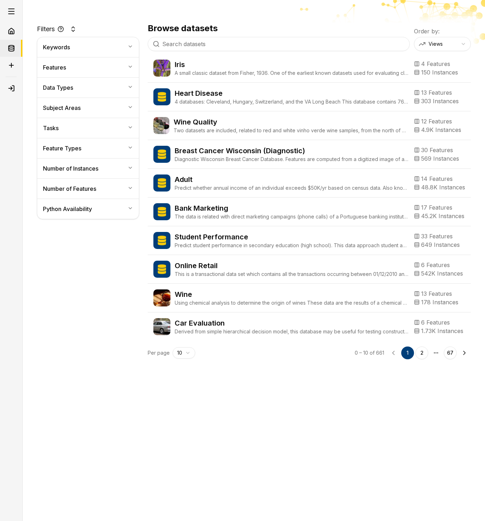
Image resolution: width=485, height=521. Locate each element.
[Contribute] (11, 65)
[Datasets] (11, 48)
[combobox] (442, 44)
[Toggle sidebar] (11, 11)
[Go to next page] (464, 353)
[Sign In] (11, 88)
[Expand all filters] (73, 29)
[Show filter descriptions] (61, 29)
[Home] (11, 31)
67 (450, 353)
